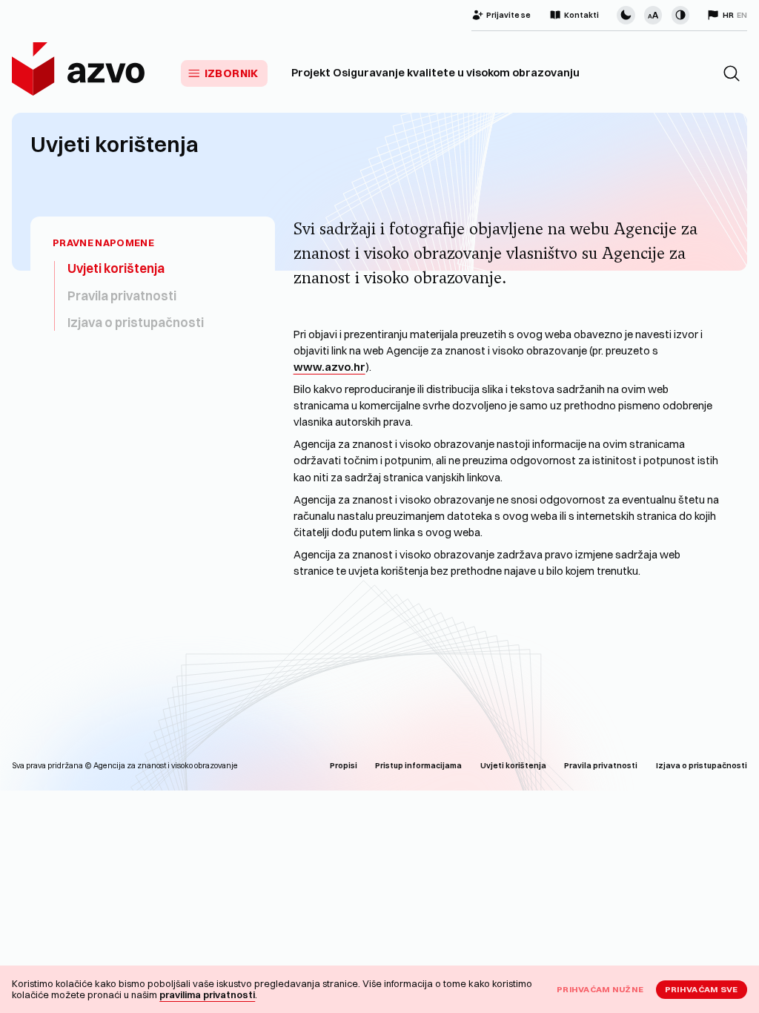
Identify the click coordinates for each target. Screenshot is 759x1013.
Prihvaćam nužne (600, 989)
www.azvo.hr (329, 367)
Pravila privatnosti (121, 295)
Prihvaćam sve (701, 989)
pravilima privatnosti (207, 994)
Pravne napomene (103, 242)
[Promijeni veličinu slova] (653, 15)
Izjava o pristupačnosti (135, 322)
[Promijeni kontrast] (680, 15)
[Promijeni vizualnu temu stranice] (625, 15)
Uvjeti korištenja (116, 268)
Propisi (343, 766)
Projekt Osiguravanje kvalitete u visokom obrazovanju (435, 73)
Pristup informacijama (418, 766)
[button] (731, 73)
